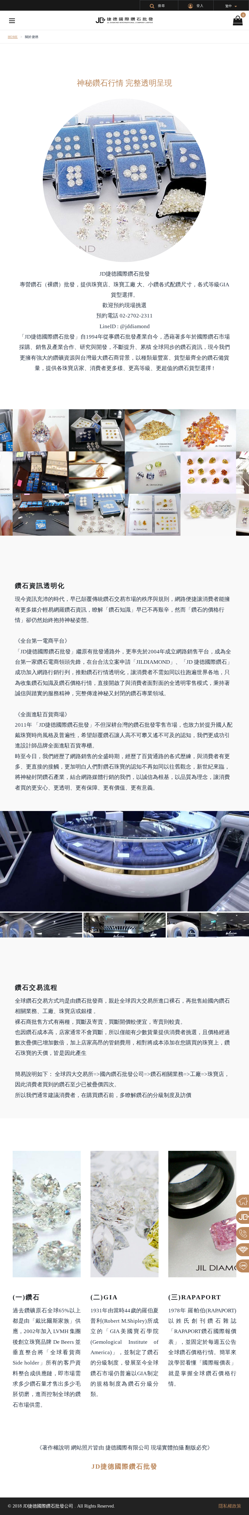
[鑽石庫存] (242, 1249)
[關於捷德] (242, 1217)
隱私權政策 (230, 1506)
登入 (200, 5)
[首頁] (242, 1201)
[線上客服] (242, 1265)
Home (13, 37)
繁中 (228, 6)
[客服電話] (242, 1233)
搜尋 (161, 5)
